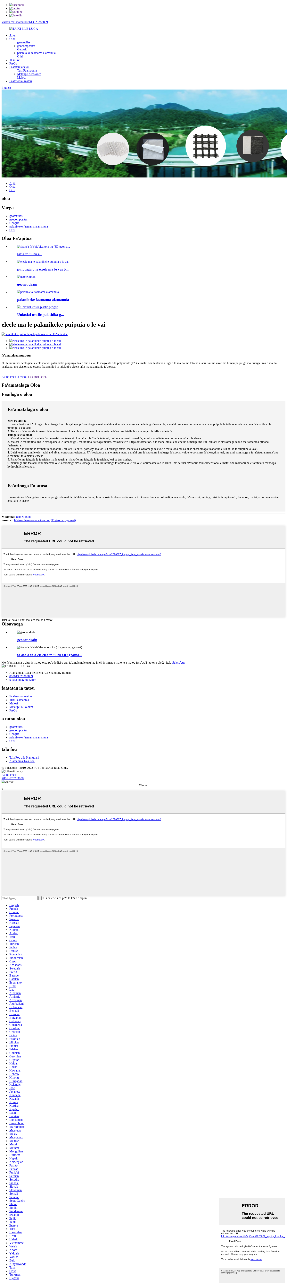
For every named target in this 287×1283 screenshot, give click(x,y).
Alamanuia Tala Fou (22, 761)
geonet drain (27, 284)
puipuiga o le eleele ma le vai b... (43, 269)
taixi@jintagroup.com (22, 679)
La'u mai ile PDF (38, 376)
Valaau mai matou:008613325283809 (25, 22)
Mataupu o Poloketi (29, 74)
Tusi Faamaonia (27, 70)
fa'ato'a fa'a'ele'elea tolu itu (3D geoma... (49, 655)
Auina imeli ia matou (14, 376)
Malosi (21, 77)
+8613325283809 (13, 778)
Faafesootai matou (20, 81)
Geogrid (22, 49)
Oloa (12, 38)
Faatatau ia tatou (19, 67)
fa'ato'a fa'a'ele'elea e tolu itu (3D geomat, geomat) (45, 520)
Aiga (12, 35)
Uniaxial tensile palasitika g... (40, 315)
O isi (20, 56)
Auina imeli (9, 774)
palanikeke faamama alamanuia (36, 53)
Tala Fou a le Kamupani (24, 757)
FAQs (13, 63)
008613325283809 (21, 676)
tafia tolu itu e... (29, 254)
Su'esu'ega (178, 662)
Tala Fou (14, 60)
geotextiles (23, 42)
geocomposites (26, 45)
